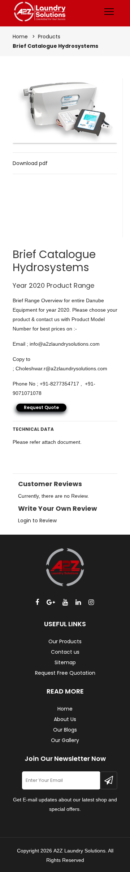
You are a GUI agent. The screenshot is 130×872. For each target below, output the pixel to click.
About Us (65, 719)
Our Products (65, 641)
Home (20, 36)
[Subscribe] (108, 780)
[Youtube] (65, 602)
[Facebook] (37, 602)
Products (49, 36)
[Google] (50, 602)
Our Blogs (65, 729)
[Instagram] (91, 602)
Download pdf (30, 163)
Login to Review (37, 520)
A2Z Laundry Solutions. (80, 851)
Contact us (65, 652)
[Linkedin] (78, 602)
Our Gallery (65, 740)
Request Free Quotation (65, 673)
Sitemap (65, 662)
